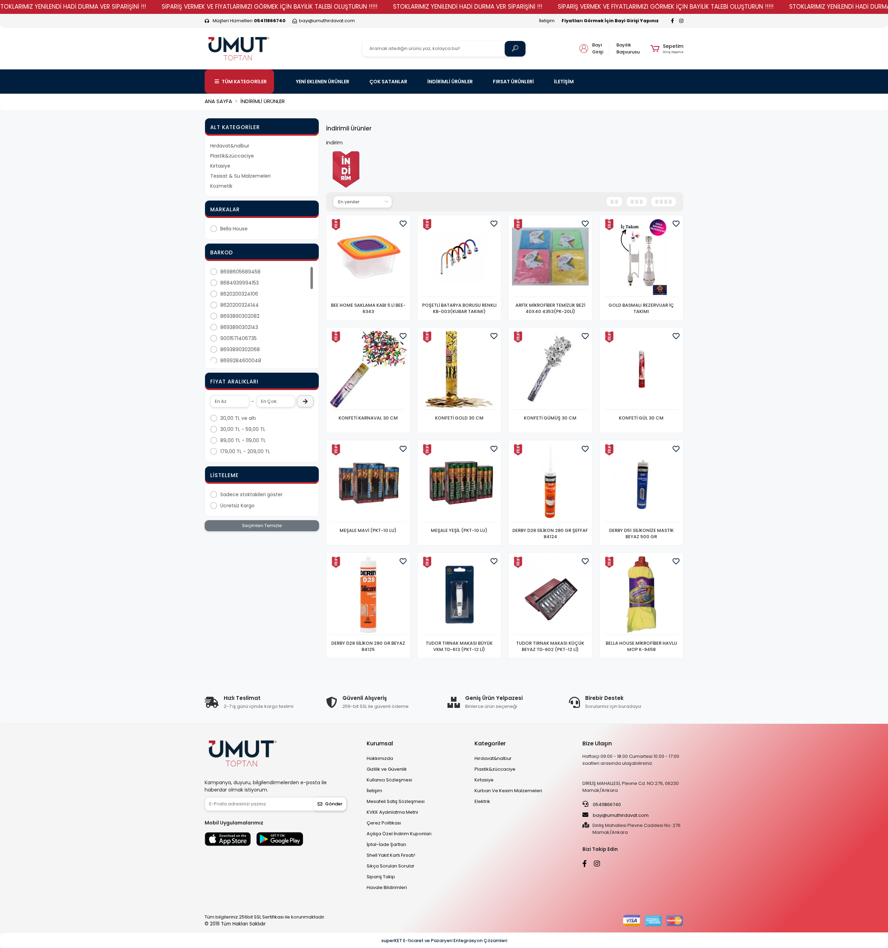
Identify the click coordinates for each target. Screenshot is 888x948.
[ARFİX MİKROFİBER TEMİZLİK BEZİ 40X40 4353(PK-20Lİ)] (550, 258)
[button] (666, 48)
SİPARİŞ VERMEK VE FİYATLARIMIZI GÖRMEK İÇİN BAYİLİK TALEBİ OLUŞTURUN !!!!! (269, 6)
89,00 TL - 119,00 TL (243, 440)
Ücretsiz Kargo (237, 505)
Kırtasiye (220, 165)
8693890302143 (239, 327)
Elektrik (482, 801)
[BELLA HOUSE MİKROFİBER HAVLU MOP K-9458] (641, 595)
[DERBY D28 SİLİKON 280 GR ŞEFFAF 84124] (550, 483)
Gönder (333, 804)
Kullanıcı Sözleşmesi (389, 780)
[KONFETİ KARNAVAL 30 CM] (368, 370)
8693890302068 (240, 349)
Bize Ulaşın (597, 743)
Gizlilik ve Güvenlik (387, 769)
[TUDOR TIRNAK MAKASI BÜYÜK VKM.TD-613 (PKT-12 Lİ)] (459, 595)
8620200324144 (239, 305)
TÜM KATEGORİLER (244, 81)
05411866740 (606, 804)
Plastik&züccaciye (232, 155)
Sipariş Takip (381, 876)
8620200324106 (239, 293)
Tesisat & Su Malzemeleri (240, 175)
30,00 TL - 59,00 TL (242, 429)
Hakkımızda (380, 758)
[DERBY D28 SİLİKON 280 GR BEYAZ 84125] (368, 595)
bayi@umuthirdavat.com (620, 815)
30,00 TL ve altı (238, 418)
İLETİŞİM (564, 81)
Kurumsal (380, 743)
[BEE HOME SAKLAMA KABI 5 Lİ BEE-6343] (368, 258)
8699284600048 (240, 360)
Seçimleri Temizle (262, 525)
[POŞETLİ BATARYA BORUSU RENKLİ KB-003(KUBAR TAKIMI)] (459, 258)
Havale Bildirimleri (387, 887)
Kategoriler (490, 743)
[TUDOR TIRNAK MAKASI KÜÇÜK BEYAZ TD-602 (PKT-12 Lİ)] (550, 595)
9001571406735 (238, 338)
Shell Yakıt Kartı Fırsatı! (391, 855)
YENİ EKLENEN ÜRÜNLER (322, 81)
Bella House (234, 228)
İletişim (547, 20)
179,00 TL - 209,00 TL (245, 451)
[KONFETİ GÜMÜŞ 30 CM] (550, 370)
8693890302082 (239, 316)
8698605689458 (240, 271)
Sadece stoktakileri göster (251, 494)
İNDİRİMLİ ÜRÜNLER (450, 81)
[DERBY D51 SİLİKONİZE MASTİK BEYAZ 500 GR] (641, 483)
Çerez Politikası (384, 823)
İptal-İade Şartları (386, 844)
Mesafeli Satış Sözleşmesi (396, 801)
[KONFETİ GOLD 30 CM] (459, 370)
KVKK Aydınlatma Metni (392, 812)
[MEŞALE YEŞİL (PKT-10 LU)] (459, 483)
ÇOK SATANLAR (388, 81)
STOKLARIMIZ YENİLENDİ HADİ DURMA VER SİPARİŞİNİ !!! (467, 6)
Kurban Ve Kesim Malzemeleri (508, 790)
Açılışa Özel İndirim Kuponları (399, 833)
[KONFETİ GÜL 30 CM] (641, 370)
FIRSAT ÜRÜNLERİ (513, 81)
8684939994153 (239, 282)
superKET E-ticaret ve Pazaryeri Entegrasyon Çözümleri (444, 940)
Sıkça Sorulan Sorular (391, 866)
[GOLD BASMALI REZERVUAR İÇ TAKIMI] (641, 258)
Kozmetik (221, 186)
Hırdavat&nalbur (229, 145)
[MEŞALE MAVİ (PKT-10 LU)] (368, 483)
